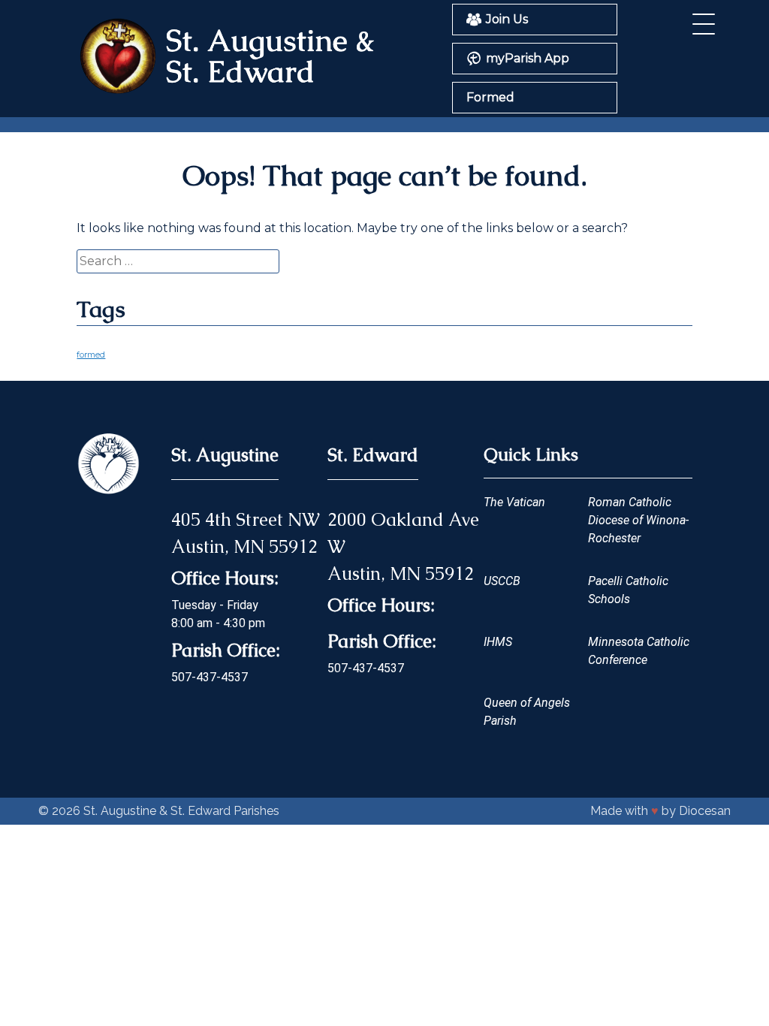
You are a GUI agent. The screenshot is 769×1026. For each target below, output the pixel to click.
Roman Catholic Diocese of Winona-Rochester (638, 520)
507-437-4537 (209, 677)
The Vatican (514, 502)
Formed (490, 97)
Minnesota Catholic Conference (638, 651)
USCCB (502, 581)
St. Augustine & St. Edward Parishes (181, 811)
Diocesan (705, 811)
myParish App (527, 58)
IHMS (498, 642)
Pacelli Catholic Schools (628, 590)
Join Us (507, 19)
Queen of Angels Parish (527, 712)
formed (91, 355)
